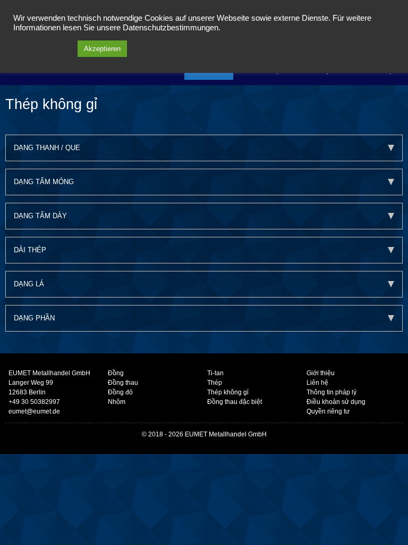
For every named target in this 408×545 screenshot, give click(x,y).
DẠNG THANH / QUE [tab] (47, 148)
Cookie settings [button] (43, 49)
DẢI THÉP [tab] (30, 250)
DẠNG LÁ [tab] (29, 284)
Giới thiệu (321, 373)
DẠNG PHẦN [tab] (34, 318)
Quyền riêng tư (328, 411)
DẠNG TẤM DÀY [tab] (40, 216)
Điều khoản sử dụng (336, 402)
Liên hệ (317, 382)
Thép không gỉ (228, 392)
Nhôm (116, 402)
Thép (214, 382)
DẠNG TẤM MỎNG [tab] (44, 182)
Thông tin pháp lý (331, 392)
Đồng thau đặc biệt (234, 402)
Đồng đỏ (120, 392)
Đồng (116, 373)
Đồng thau (123, 382)
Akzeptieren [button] (102, 49)
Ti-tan (215, 373)
